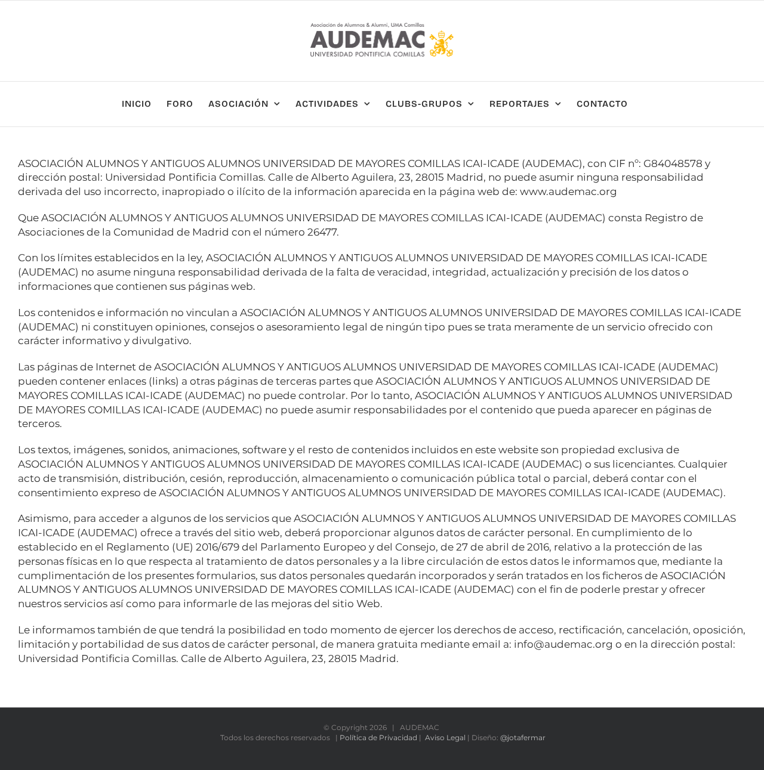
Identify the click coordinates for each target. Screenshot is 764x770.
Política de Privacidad (378, 737)
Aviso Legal (445, 737)
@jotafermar (523, 737)
